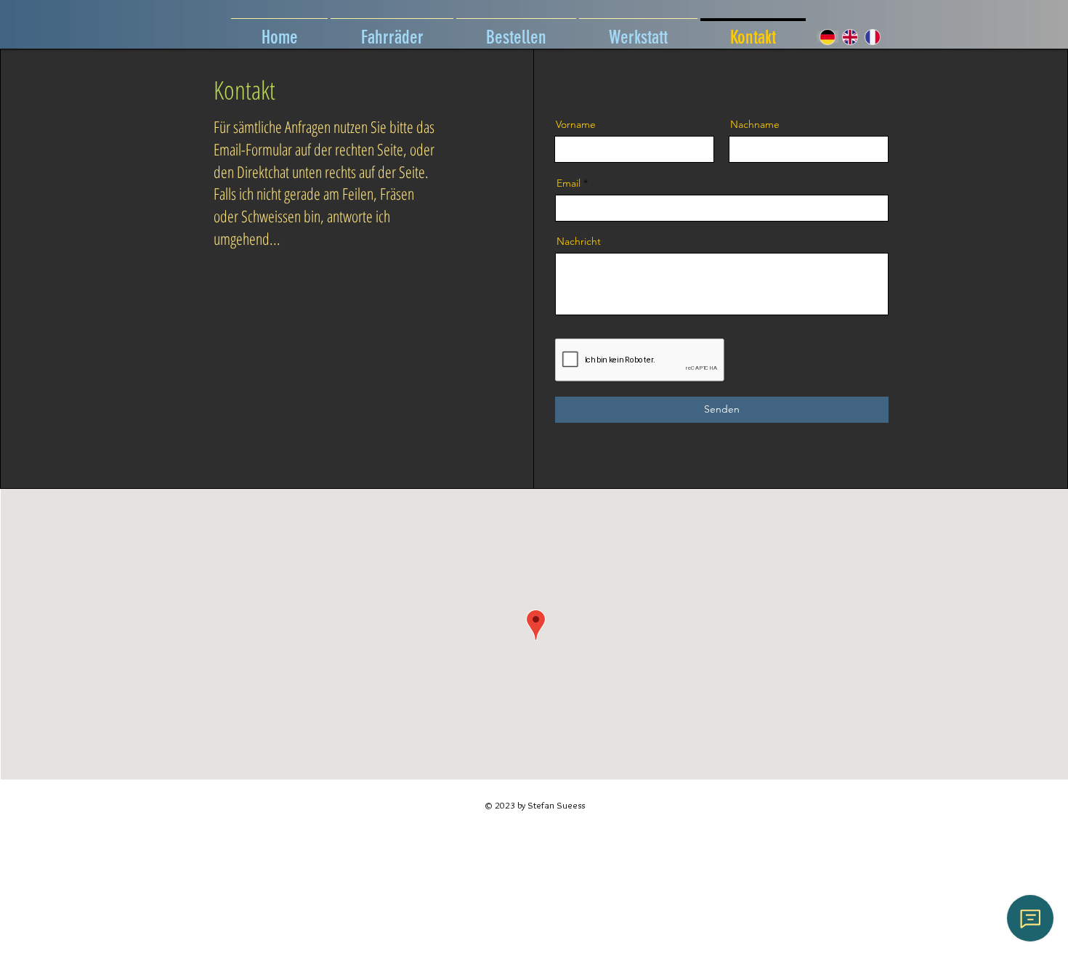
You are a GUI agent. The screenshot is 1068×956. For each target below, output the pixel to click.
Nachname (755, 124)
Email (568, 183)
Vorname (576, 124)
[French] (872, 37)
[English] (849, 37)
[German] (827, 37)
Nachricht (579, 241)
